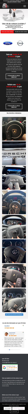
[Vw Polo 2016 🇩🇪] (14, 251)
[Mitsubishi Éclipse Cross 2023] (14, 300)
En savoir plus (14, 411)
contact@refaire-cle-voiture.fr (9, 362)
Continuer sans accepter (18, 408)
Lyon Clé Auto (11, 382)
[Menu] (24, 6)
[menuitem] (24, 6)
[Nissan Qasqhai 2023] (14, 202)
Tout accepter (8, 408)
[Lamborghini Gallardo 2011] (14, 129)
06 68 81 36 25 (5, 360)
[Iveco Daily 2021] (14, 227)
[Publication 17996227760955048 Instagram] (14, 153)
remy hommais (12, 332)
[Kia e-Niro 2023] (14, 178)
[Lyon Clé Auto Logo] (11, 6)
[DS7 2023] (14, 276)
